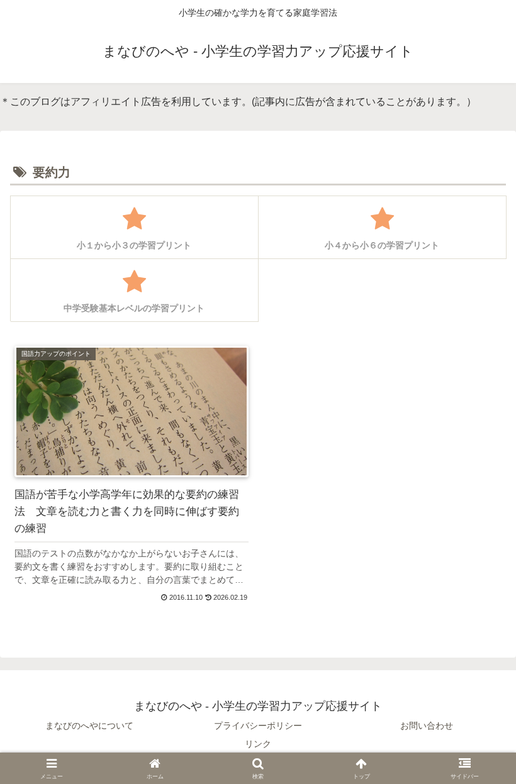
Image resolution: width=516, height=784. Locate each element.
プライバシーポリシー (258, 726)
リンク (258, 744)
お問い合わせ (426, 726)
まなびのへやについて (89, 726)
